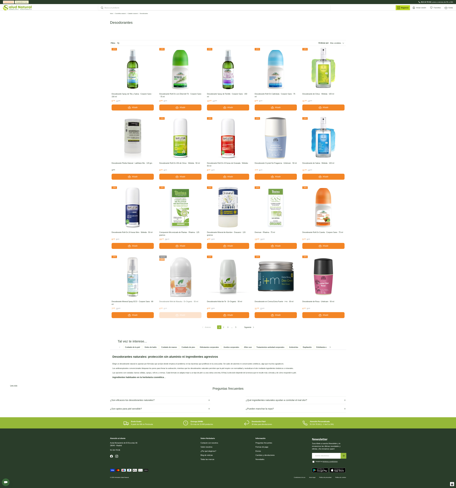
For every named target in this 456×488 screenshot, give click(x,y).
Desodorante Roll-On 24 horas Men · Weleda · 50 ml (132, 232)
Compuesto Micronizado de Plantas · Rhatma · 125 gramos (179, 233)
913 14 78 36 (426, 2)
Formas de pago (261, 447)
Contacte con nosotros (209, 443)
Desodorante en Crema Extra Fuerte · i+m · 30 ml (274, 301)
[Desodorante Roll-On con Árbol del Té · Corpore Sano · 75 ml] (180, 69)
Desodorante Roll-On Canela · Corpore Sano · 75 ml (322, 232)
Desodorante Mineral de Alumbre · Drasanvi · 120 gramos (226, 233)
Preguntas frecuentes (263, 443)
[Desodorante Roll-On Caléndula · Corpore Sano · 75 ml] (276, 69)
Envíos (258, 451)
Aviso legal (312, 477)
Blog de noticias (207, 455)
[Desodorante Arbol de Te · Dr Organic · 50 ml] (228, 277)
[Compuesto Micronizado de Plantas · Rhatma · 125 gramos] (180, 207)
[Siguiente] (330, 347)
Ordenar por (323, 43)
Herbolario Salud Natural (122, 477)
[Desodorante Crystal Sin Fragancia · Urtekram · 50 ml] (276, 138)
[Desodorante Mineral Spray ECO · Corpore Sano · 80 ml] (133, 277)
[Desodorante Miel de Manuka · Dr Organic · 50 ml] (180, 277)
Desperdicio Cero (21, 2)
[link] (206, 327)
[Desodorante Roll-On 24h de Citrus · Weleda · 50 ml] (180, 138)
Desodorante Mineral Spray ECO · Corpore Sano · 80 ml (132, 302)
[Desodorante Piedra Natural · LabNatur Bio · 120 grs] (133, 138)
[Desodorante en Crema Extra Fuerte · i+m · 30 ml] (276, 277)
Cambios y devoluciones (265, 455)
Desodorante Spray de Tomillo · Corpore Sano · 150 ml (227, 95)
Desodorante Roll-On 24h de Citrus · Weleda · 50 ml (179, 163)
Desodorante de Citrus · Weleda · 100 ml (318, 94)
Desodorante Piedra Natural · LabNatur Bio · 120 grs (132, 163)
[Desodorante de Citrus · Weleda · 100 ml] (323, 69)
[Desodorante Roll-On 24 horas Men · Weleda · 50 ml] (133, 207)
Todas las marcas (207, 459)
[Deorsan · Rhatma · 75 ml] (276, 207)
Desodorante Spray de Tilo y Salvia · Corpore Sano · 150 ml (132, 95)
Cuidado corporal (133, 13)
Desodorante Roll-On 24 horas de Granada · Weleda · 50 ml (228, 164)
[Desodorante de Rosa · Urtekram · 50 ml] (323, 277)
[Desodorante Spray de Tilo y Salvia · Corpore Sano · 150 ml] (133, 69)
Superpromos (8, 2)
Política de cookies (340, 477)
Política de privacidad (325, 477)
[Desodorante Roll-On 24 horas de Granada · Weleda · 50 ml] (228, 138)
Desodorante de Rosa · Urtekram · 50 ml (318, 301)
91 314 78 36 (115, 450)
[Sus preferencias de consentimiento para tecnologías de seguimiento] (452, 484)
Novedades (259, 459)
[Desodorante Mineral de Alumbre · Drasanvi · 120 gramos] (228, 207)
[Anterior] (120, 347)
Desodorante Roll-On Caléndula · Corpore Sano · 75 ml (275, 95)
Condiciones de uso (299, 477)
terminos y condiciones (330, 461)
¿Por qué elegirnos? (208, 451)
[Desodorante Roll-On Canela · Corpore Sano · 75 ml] (323, 207)
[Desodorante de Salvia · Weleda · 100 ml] (323, 138)
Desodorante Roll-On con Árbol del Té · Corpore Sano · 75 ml (180, 95)
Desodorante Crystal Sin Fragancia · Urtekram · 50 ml (276, 163)
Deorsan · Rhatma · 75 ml (265, 232)
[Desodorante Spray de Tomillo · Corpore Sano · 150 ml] (228, 69)
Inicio (111, 13)
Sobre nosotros (206, 447)
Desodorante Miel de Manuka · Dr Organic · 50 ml (178, 301)
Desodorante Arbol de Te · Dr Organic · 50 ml (224, 301)
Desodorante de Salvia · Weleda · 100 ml (318, 163)
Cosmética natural (120, 13)
